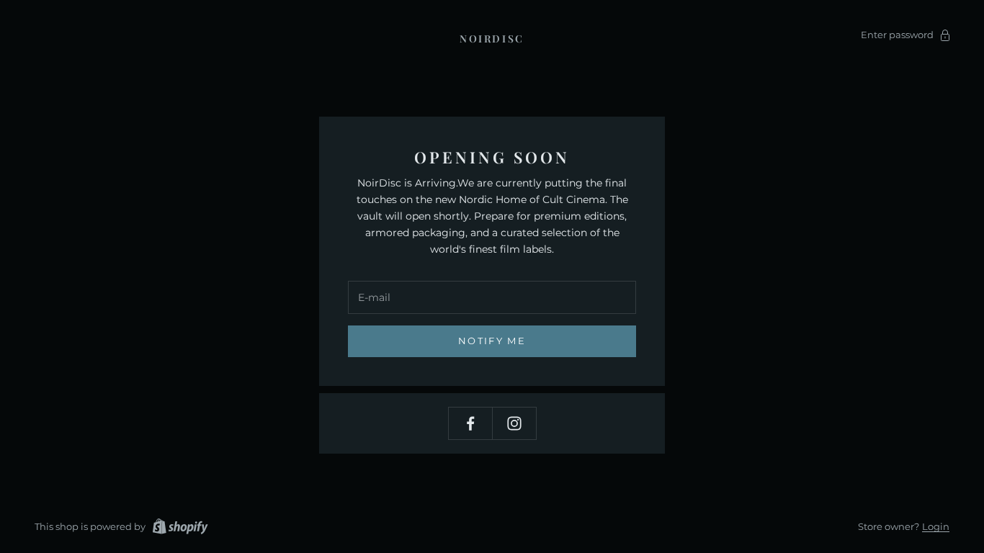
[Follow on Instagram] (514, 423)
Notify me (492, 340)
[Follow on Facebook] (470, 423)
